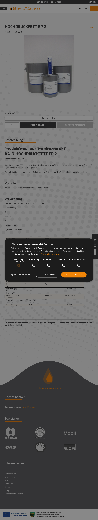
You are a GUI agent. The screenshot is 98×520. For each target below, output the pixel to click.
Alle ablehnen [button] (47, 275)
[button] (21, 275)
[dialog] (49, 260)
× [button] (89, 241)
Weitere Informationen (50, 254)
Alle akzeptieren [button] (74, 275)
